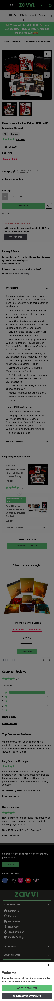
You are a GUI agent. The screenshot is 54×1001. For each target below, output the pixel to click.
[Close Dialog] (50, 965)
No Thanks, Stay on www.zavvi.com (27, 996)
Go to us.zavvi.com (27, 988)
